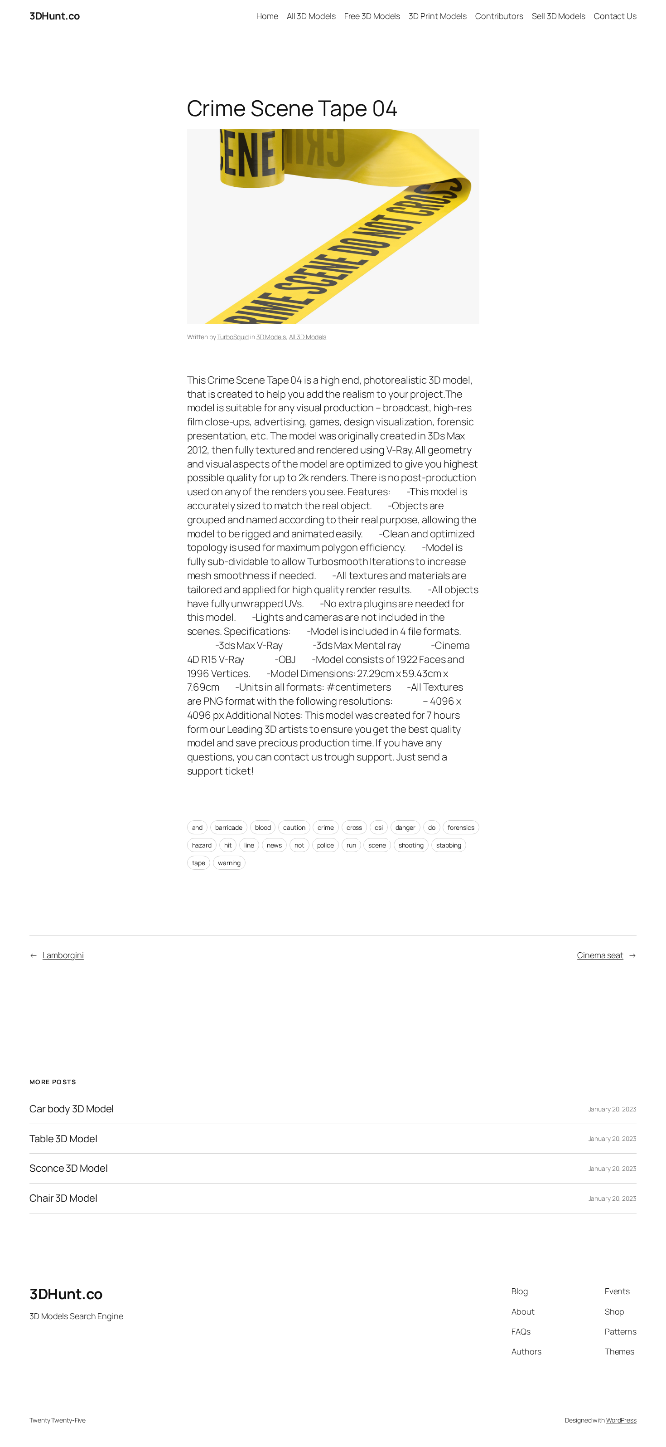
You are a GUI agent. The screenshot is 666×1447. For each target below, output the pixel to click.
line (249, 845)
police (325, 845)
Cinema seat (600, 955)
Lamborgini (63, 955)
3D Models (271, 336)
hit (228, 845)
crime (326, 827)
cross (354, 827)
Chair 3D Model (63, 1198)
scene (377, 845)
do (431, 827)
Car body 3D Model (71, 1109)
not (299, 845)
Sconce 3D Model (68, 1168)
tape (199, 862)
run (351, 845)
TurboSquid (233, 336)
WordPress (621, 1420)
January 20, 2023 (613, 1109)
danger (405, 827)
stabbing (448, 845)
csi (379, 827)
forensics (461, 827)
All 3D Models (308, 336)
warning (229, 862)
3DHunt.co (54, 16)
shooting (411, 845)
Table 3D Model (63, 1139)
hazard (202, 845)
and (197, 827)
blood (263, 827)
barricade (228, 827)
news (274, 845)
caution (294, 827)
